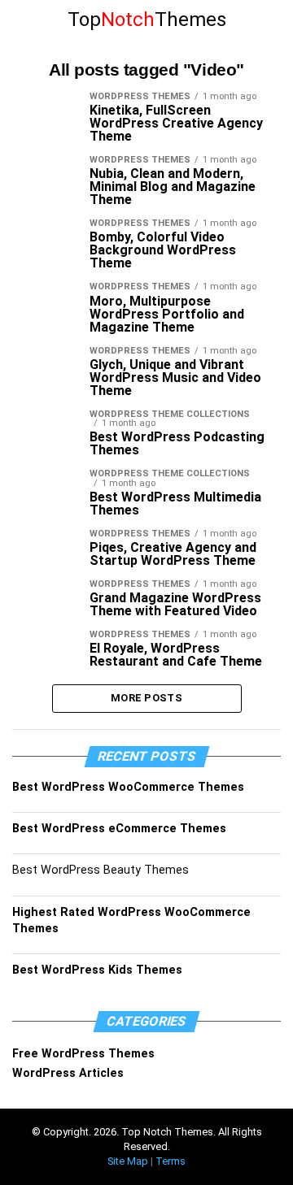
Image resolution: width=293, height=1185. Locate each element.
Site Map (127, 1161)
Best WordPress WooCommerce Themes (128, 787)
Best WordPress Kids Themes (97, 970)
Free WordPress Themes (83, 1054)
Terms (170, 1161)
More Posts (146, 698)
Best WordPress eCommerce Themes (119, 829)
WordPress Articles (68, 1073)
